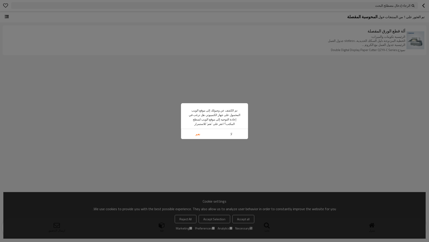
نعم (198, 134)
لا (231, 134)
